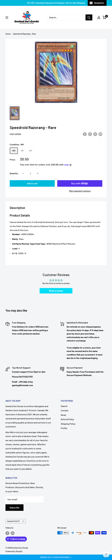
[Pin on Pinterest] (90, 134)
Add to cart (32, 183)
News (63, 415)
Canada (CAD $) (13, 521)
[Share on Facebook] (85, 134)
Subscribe (14, 507)
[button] (56, 557)
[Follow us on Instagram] (12, 533)
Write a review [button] (56, 290)
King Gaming (15, 134)
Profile (64, 428)
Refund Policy (67, 419)
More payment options (80, 191)
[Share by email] (100, 134)
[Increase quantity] (38, 173)
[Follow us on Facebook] (7, 533)
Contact (64, 410)
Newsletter (99, 3)
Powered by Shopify (13, 551)
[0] (104, 17)
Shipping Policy (68, 423)
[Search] (89, 17)
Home (8, 34)
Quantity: (14, 173)
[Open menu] (6, 17)
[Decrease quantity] (23, 173)
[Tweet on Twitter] (95, 134)
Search (64, 406)
